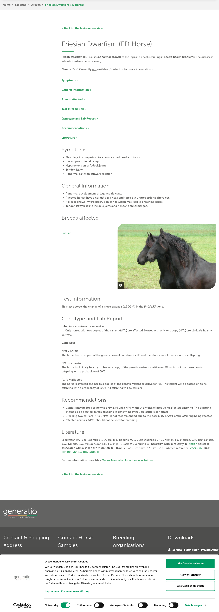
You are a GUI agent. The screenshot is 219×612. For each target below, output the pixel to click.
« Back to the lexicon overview (82, 28)
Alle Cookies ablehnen (190, 585)
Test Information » (74, 108)
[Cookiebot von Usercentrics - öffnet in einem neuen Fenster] (22, 605)
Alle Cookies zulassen (190, 563)
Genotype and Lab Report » (80, 118)
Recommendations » (75, 128)
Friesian (66, 233)
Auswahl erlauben (190, 574)
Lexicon (36, 4)
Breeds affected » (73, 99)
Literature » (70, 137)
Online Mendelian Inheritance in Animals (127, 460)
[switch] (99, 605)
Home (7, 4)
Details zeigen (193, 605)
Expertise (21, 4)
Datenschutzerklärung (75, 591)
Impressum (52, 591)
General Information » (76, 89)
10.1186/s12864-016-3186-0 (80, 452)
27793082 (196, 448)
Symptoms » (70, 80)
